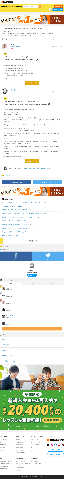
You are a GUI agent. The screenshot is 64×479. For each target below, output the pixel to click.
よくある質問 (5, 345)
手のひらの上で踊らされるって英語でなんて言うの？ (16, 232)
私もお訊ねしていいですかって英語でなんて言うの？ (16, 221)
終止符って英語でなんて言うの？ (10, 235)
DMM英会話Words (4, 466)
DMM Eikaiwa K (9, 295)
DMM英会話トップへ (7, 355)
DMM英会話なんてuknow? (6, 463)
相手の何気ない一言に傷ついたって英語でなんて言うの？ (17, 209)
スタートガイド (4, 442)
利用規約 (4, 350)
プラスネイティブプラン (22, 442)
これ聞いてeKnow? (20, 452)
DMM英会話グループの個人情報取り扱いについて (23, 464)
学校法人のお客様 (55, 454)
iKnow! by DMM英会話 (5, 461)
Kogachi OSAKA (9, 315)
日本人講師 (2, 447)
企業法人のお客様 (55, 450)
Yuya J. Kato (9, 288)
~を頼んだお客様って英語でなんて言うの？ (13, 206)
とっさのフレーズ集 (36, 463)
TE (6, 322)
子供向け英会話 (19, 447)
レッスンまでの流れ (36, 442)
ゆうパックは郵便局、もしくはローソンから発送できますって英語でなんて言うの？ (24, 202)
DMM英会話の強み (4, 445)
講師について (34, 439)
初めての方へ (5, 339)
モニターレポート (4, 450)
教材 (32, 447)
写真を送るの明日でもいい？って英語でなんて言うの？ (16, 228)
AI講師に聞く (58, 9)
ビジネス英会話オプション (22, 450)
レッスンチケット (35, 450)
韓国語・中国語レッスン (22, 445)
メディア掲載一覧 (20, 467)
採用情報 (18, 470)
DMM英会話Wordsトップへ (9, 361)
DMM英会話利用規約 (21, 461)
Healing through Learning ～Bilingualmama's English (37, 168)
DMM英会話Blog (4, 469)
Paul (7, 302)
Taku (7, 308)
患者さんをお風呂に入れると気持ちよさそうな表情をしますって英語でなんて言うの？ (24, 213)
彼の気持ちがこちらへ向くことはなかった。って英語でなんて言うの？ (20, 217)
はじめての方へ (4, 439)
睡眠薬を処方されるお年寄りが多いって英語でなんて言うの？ (18, 224)
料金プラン (18, 439)
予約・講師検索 (35, 445)
